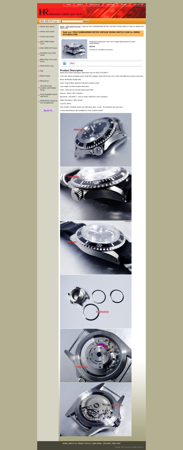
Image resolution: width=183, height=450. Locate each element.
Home (62, 26)
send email (110, 4)
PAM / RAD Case (47, 66)
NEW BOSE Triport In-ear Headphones (49, 102)
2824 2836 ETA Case (73, 26)
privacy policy (95, 4)
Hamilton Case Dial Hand (48, 54)
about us (80, 4)
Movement (44, 81)
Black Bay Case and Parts (48, 61)
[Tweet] (64, 64)
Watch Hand (45, 76)
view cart (136, 4)
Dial (41, 71)
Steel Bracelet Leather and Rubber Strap (48, 88)
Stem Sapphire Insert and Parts (48, 95)
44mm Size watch (47, 32)
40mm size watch (47, 27)
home (69, 4)
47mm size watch (47, 37)
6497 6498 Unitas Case (47, 43)
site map (124, 4)
